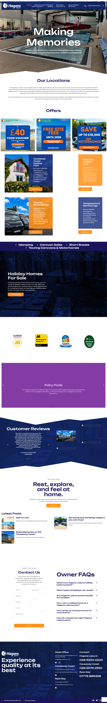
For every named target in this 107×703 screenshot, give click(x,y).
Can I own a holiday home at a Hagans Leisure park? (72, 604)
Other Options (37, 6)
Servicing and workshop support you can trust (87, 519)
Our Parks (60, 5)
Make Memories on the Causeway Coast (28, 533)
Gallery (50, 6)
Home (29, 5)
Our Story (71, 6)
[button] (3, 385)
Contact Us (60, 6)
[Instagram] (59, 662)
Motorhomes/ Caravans (43, 5)
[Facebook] (56, 662)
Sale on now (22, 518)
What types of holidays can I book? (75, 590)
